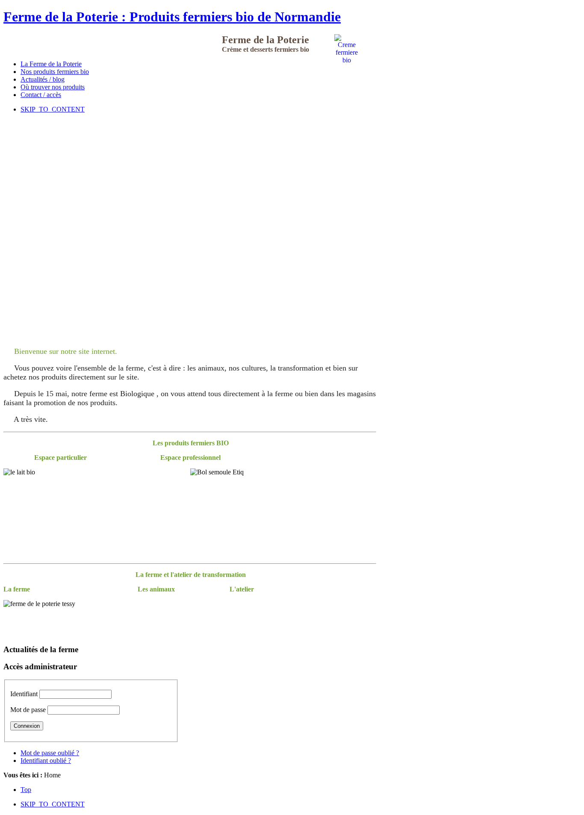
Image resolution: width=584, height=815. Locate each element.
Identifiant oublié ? (46, 760)
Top (26, 789)
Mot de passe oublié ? (50, 752)
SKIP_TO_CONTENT (53, 109)
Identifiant (24, 693)
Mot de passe (28, 709)
